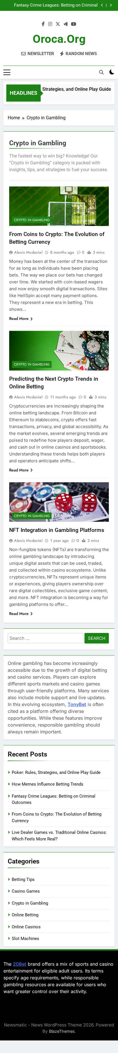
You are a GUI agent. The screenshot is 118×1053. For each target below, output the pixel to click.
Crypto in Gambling (32, 220)
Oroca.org (59, 39)
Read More (19, 318)
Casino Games (26, 891)
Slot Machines (25, 938)
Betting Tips (23, 879)
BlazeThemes (62, 1031)
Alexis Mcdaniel (28, 252)
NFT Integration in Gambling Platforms (56, 530)
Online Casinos (26, 926)
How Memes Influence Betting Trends (47, 784)
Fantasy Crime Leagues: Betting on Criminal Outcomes (56, 5)
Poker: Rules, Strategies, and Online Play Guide (59, 89)
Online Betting (25, 914)
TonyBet (77, 704)
